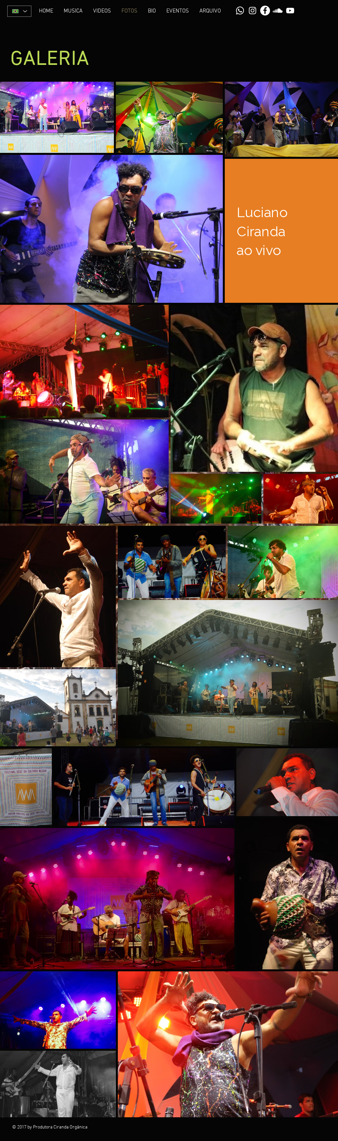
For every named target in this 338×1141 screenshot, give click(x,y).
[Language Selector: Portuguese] (19, 11)
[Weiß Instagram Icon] (252, 10)
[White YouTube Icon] (290, 10)
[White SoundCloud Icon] (278, 10)
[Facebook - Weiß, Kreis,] (265, 10)
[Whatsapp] (240, 10)
